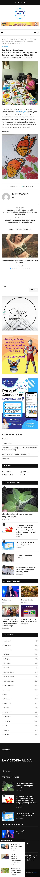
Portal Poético (21, 712)
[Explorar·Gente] (29, 591)
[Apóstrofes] (10, 591)
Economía (21, 663)
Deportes (21, 654)
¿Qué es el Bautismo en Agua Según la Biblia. (25, 544)
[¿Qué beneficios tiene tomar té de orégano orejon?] (20, 500)
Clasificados (21, 645)
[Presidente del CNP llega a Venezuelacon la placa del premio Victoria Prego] (10, 611)
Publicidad (21, 717)
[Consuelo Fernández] (8, 558)
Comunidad (21, 650)
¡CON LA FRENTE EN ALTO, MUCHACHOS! (16, 454)
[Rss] (24, 2)
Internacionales (21, 685)
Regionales (21, 721)
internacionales (21, 681)
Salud (21, 726)
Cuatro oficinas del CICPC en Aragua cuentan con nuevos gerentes (26, 569)
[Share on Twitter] (28, 186)
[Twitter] (18, 2)
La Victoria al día (15, 58)
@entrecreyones (21, 112)
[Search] (38, 32)
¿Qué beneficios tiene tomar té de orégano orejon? (18, 515)
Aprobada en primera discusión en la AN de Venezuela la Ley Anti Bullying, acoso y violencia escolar (26, 530)
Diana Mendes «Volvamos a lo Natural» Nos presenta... (20, 261)
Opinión (21, 708)
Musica (21, 694)
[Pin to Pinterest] (30, 186)
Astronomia (21, 641)
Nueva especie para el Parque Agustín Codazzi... (17, 870)
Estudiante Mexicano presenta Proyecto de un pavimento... (16, 858)
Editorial (21, 668)
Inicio (3, 39)
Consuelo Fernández (24, 555)
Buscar (4, 286)
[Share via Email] (32, 186)
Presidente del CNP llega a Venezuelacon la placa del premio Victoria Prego (10, 622)
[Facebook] (15, 2)
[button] (4, 251)
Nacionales (13, 39)
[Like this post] (24, 186)
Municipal (21, 690)
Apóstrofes (5, 439)
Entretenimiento (21, 677)
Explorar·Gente (7, 443)
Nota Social (21, 703)
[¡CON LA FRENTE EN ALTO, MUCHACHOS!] (29, 611)
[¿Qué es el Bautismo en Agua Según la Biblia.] (8, 546)
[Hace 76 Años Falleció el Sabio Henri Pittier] (5, 846)
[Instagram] (21, 2)
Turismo (21, 735)
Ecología (23, 39)
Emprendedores (21, 672)
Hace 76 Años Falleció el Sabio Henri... (16, 846)
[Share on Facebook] (26, 186)
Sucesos (21, 730)
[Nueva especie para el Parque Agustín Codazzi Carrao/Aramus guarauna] (5, 870)
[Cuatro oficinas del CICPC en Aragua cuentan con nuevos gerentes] (8, 570)
